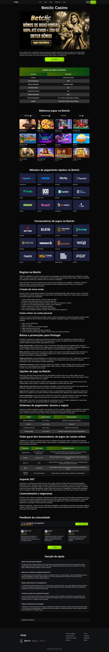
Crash (62, 115)
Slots (80, 115)
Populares (26, 115)
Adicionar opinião (82, 523)
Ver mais (54, 547)
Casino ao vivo (44, 115)
